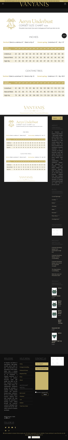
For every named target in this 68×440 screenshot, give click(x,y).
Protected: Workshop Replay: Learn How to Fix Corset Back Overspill (57, 264)
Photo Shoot (55, 216)
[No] (66, 435)
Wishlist (21, 403)
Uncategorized (56, 219)
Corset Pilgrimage (56, 196)
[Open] (53, 359)
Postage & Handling (24, 367)
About (21, 380)
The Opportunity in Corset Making (56, 270)
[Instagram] (54, 231)
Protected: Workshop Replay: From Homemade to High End (57, 250)
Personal (54, 212)
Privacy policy (35, 437)
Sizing (21, 364)
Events (54, 203)
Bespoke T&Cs (23, 373)
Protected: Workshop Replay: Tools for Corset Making (57, 257)
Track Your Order (24, 406)
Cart (21, 399)
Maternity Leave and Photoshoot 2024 (56, 274)
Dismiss (61, 1)
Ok (29, 437)
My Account (22, 393)
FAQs (21, 377)
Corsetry (55, 199)
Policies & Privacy (24, 370)
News (54, 209)
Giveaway (54, 206)
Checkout (22, 396)
